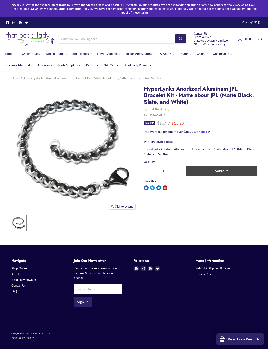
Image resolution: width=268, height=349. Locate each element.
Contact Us (18, 285)
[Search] (180, 38)
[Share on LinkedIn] (158, 187)
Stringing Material (18, 65)
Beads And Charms (139, 53)
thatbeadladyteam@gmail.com (212, 40)
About (15, 274)
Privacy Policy (205, 274)
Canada (251, 22)
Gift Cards (111, 65)
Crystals (166, 53)
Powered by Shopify (22, 337)
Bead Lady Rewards (137, 65)
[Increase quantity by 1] (178, 171)
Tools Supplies (68, 65)
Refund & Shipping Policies (213, 268)
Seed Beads (81, 53)
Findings (44, 65)
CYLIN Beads (31, 53)
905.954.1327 (202, 37)
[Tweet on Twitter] (152, 187)
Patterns (92, 65)
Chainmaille (221, 53)
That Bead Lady (158, 109)
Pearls (184, 53)
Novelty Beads (107, 53)
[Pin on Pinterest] (165, 187)
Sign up (82, 302)
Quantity (149, 161)
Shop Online (19, 268)
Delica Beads (55, 53)
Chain (201, 53)
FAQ (14, 291)
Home (9, 53)
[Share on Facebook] (146, 187)
